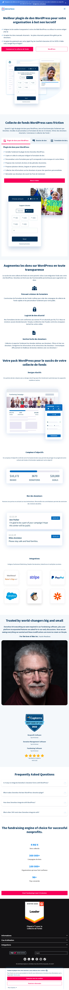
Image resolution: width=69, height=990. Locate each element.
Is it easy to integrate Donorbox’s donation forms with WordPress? (25, 783)
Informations (6, 936)
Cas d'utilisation (7, 940)
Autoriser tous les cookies (34, 978)
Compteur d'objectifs (34, 452)
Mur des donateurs (34, 496)
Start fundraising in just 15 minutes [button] (34, 893)
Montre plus (17, 975)
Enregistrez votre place (39, 4)
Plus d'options (12, 987)
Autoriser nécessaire (34, 983)
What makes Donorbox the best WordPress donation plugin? (23, 793)
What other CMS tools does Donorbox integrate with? (21, 812)
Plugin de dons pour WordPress (17, 141)
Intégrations (6, 945)
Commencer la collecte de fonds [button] (17, 49)
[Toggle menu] (65, 9)
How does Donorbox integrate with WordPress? (19, 802)
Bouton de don (41, 141)
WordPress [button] (51, 49)
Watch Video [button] (34, 180)
